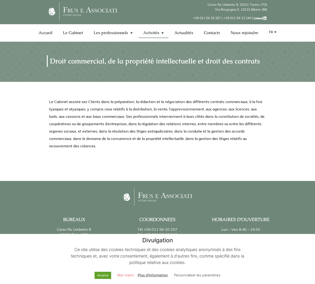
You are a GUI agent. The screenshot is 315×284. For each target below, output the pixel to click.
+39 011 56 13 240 (237, 18)
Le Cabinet (73, 32)
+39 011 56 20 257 (207, 18)
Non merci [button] (125, 275)
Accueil (45, 32)
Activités (151, 32)
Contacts (212, 32)
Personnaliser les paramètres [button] (197, 275)
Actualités (183, 32)
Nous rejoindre (244, 32)
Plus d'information (153, 275)
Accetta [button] (102, 275)
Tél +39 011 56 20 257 (157, 229)
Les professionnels (111, 32)
